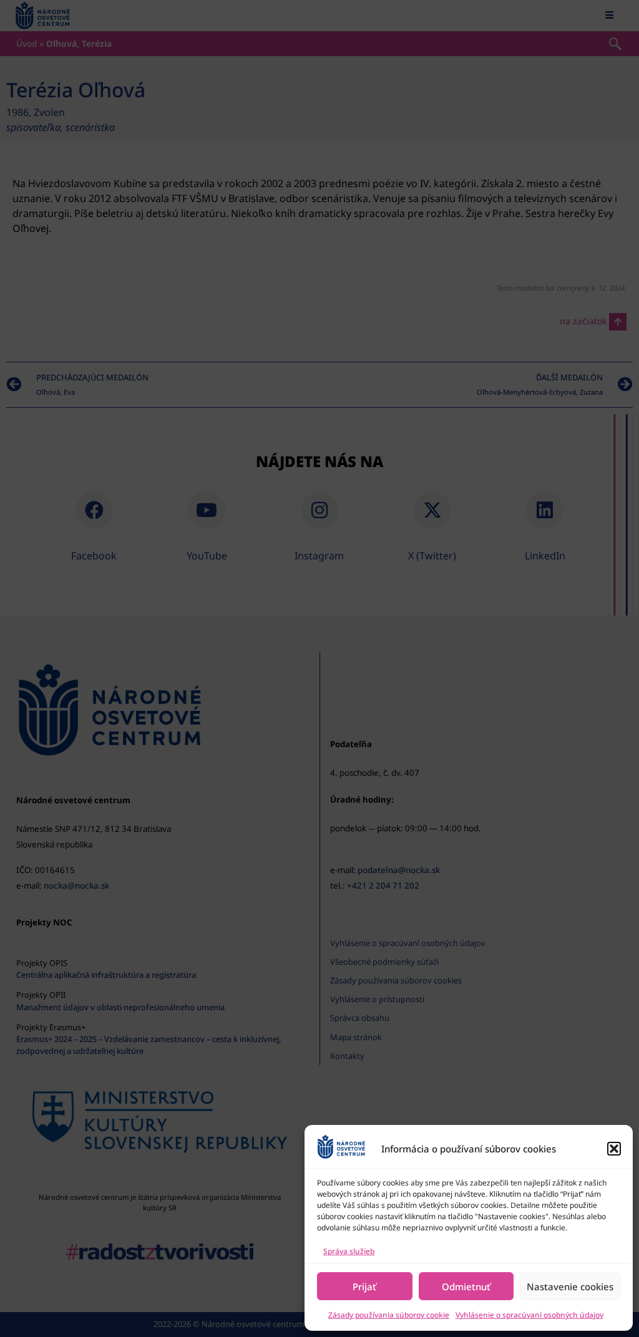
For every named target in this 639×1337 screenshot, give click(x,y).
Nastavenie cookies (570, 1286)
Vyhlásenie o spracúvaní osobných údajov (529, 1315)
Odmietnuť (466, 1286)
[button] (614, 1148)
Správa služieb (348, 1251)
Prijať (364, 1286)
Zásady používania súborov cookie (388, 1315)
